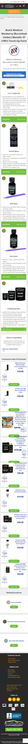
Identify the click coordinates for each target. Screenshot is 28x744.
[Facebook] (10, 699)
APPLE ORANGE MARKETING (19, 742)
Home (1, 15)
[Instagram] (14, 699)
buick (17, 15)
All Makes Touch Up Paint (9, 15)
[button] (4, 378)
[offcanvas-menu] (2, 6)
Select (14, 607)
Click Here (22, 68)
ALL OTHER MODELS (12, 349)
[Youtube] (18, 699)
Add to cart (14, 384)
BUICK (4, 349)
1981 (5, 17)
